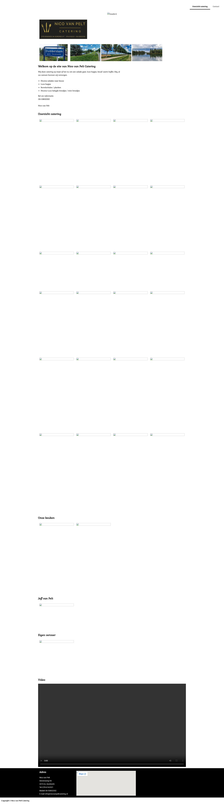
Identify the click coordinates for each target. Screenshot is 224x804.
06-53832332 (51, 791)
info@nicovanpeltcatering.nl (56, 794)
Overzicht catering (200, 6)
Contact (216, 6)
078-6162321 (47, 787)
